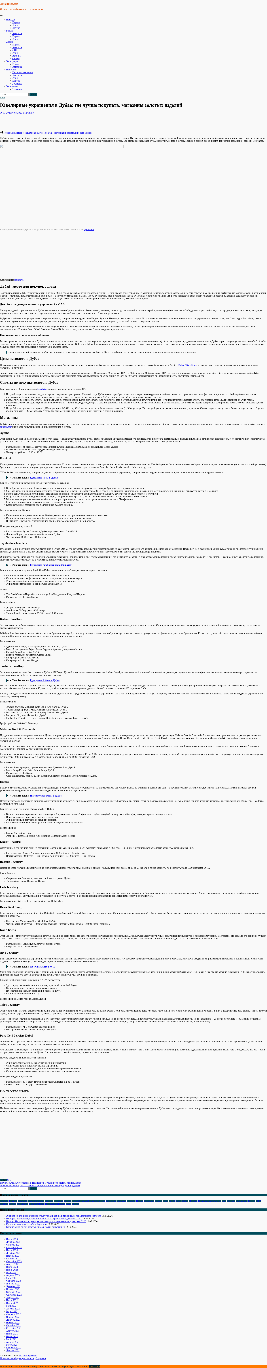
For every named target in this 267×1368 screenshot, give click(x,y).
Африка (16, 55)
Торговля (17, 89)
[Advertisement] (56, 122)
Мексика (193, 1201)
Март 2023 (11, 1278)
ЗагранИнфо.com (9, 3)
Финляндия (22, 1204)
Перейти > (94, 1366)
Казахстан (149, 1201)
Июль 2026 (12, 1239)
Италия (139, 1201)
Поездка (10, 19)
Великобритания (36, 1201)
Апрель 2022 (13, 1308)
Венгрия (49, 1201)
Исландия (121, 1201)
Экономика (12, 86)
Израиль (82, 1201)
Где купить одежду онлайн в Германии (26, 1224)
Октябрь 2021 (13, 1325)
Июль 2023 (12, 1267)
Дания (75, 1201)
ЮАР (68, 1204)
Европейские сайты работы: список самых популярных (35, 1227)
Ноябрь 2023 (12, 1255)
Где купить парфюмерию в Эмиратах (51, 565)
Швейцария (51, 1204)
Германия (58, 1201)
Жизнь (9, 41)
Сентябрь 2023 (14, 1261)
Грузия (67, 1201)
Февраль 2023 (13, 1280)
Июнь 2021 (12, 1336)
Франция (33, 1204)
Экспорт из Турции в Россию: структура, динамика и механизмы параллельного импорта (53, 1215)
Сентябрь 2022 (14, 1294)
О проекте (41, 1358)
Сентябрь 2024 (14, 1247)
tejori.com (89, 229)
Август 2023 (12, 1264)
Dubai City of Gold (187, 365)
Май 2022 (11, 1306)
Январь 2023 (12, 1283)
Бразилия (22, 1201)
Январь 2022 (12, 1317)
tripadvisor (42, 389)
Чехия (41, 1204)
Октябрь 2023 (13, 1258)
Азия (15, 25)
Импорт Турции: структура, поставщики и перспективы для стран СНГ (44, 1218)
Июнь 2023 (12, 1269)
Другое (16, 28)
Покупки (11, 69)
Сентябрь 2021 (14, 1328)
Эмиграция (12, 61)
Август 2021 (12, 1331)
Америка (17, 33)
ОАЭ (10, 1180)
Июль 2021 (12, 1333)
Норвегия (216, 1201)
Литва (185, 1201)
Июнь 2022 (12, 1303)
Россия (251, 1201)
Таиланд (4, 1204)
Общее (15, 58)
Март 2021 (11, 1344)
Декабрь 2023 (13, 1253)
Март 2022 (11, 1311)
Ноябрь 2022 (12, 1289)
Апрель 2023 (13, 1275)
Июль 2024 (12, 1250)
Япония (75, 1204)
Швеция (61, 1204)
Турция (12, 1204)
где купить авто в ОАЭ (42, 966)
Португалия (242, 1201)
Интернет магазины (22, 72)
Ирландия (111, 1201)
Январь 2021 (12, 1350)
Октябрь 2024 (13, 1244)
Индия (90, 1201)
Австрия (4, 1201)
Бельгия (13, 1201)
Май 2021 (11, 1339)
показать (18, 279)
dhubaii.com (6, 427)
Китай (172, 1201)
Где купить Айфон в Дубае (44, 680)
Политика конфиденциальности (17, 1358)
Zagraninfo (28, 112)
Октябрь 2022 (13, 1292)
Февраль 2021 (13, 1347)
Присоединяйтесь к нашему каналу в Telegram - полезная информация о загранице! (47, 132)
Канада (158, 1201)
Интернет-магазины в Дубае (45, 795)
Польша (231, 1201)
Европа (16, 22)
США (258, 1201)
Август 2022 (12, 1297)
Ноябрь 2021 (12, 1322)
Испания (131, 1201)
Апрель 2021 (13, 1342)
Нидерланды (204, 1201)
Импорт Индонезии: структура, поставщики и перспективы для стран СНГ (46, 1221)
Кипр (165, 1201)
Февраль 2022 (13, 1314)
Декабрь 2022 (13, 1286)
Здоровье (17, 83)
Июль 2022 (12, 1300)
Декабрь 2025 (13, 1242)
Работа (9, 30)
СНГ (14, 50)
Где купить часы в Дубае (44, 477)
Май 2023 (11, 1272)
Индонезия (99, 1201)
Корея (179, 1201)
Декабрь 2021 (13, 1319)
